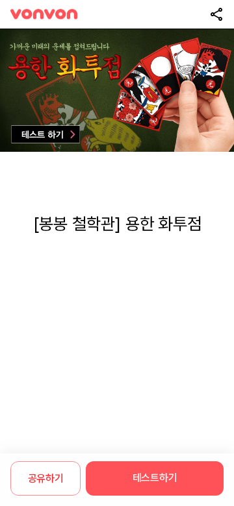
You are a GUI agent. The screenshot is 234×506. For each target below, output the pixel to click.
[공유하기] (216, 14)
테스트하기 (155, 478)
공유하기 (46, 478)
